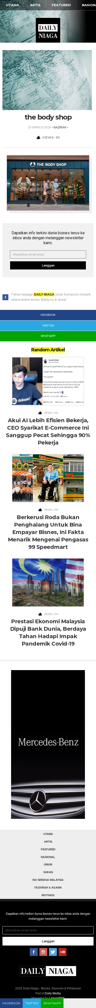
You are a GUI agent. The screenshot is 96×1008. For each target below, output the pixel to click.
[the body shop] (47, 80)
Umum (48, 864)
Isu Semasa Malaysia (48, 879)
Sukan (48, 872)
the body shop (48, 117)
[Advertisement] (48, 750)
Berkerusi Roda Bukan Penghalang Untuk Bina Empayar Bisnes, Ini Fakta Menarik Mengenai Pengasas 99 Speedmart (48, 532)
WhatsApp (52, 1003)
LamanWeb (56, 998)
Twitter (31, 1003)
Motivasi (48, 895)
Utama (12, 5)
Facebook (11, 1003)
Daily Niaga (48, 30)
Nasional (48, 857)
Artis (35, 5)
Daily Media (53, 993)
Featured (61, 5)
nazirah (59, 127)
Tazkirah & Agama (48, 887)
